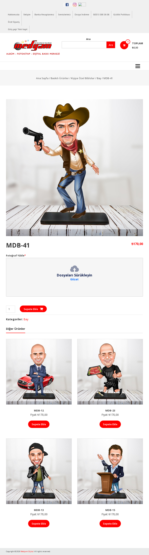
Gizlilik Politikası (121, 14)
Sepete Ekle (31, 309)
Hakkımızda (13, 14)
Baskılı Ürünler (60, 78)
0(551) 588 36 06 (101, 14)
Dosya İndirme (82, 14)
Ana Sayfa (42, 78)
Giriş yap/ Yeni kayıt (17, 29)
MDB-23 (110, 410)
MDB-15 (110, 510)
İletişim (26, 14)
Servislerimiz (64, 14)
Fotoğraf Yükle (16, 255)
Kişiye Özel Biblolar (83, 78)
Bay (99, 78)
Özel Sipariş (14, 22)
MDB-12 (39, 410)
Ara (88, 39)
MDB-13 (39, 510)
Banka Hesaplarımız (44, 14)
